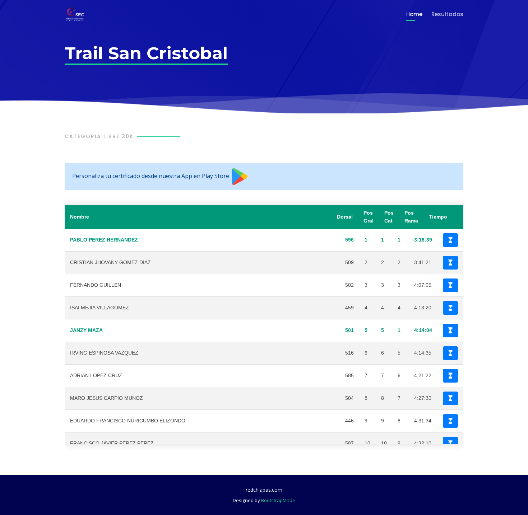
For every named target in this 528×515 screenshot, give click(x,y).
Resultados (447, 14)
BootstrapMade (278, 500)
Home (414, 14)
